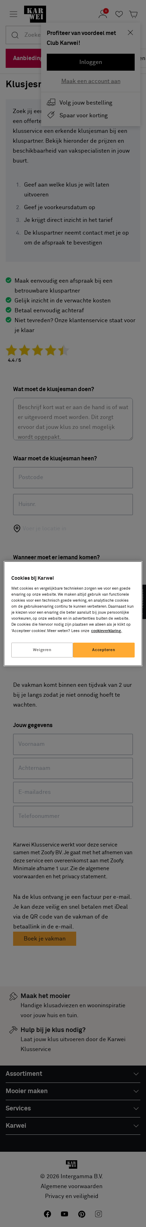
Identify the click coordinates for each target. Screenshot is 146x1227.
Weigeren (42, 650)
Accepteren (103, 650)
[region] (73, 613)
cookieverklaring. (106, 631)
